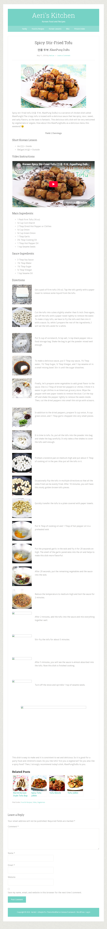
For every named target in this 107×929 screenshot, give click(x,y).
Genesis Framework (68, 912)
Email (11, 865)
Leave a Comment (63, 55)
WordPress (81, 912)
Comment (13, 826)
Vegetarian (41, 802)
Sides (35, 802)
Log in (88, 912)
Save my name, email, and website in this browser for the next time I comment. (45, 892)
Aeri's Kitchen (53, 15)
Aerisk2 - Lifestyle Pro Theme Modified (44, 912)
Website (11, 877)
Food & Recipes (26, 802)
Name (11, 853)
